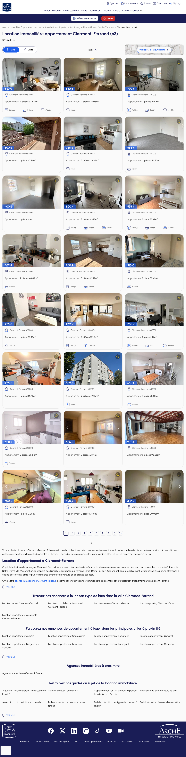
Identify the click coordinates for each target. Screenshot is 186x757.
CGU (76, 741)
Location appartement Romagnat (111, 644)
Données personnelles (93, 741)
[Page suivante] (114, 533)
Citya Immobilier (130, 10)
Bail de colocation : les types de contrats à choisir (115, 704)
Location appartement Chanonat (157, 644)
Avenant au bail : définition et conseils (21, 702)
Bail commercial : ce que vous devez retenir (66, 704)
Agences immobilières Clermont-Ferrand (23, 673)
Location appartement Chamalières (66, 636)
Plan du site (25, 741)
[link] (154, 50)
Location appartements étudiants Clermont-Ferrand (19, 617)
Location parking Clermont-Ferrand (158, 603)
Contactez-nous (42, 741)
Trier (90, 49)
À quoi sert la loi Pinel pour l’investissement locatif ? (24, 692)
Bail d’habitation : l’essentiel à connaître (160, 702)
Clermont (35, 580)
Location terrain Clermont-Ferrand (20, 603)
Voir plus (10, 587)
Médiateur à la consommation (120, 741)
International (144, 741)
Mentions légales (61, 741)
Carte (30, 50)
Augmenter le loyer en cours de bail (158, 690)
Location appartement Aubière (18, 636)
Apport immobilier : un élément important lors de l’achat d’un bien (115, 692)
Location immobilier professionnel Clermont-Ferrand (65, 605)
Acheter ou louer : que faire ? (63, 690)
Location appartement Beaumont (111, 636)
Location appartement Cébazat (156, 636)
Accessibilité (160, 741)
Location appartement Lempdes (65, 644)
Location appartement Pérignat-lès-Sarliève (21, 646)
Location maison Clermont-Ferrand (112, 603)
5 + (93, 543)
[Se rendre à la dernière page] (120, 533)
